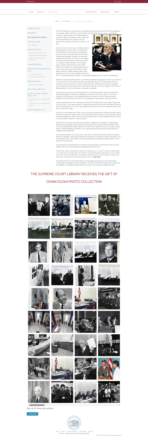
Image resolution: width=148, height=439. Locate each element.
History (63, 431)
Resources (70, 431)
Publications (82, 431)
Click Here (32, 414)
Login (119, 1)
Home (57, 21)
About (57, 431)
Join (115, 1)
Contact (90, 431)
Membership (31, 1)
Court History (66, 21)
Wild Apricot (106, 435)
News (75, 431)
